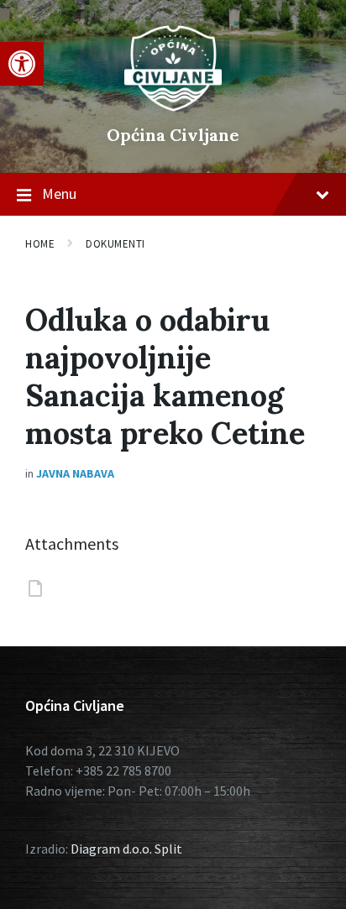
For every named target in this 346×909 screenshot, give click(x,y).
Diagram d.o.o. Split (126, 848)
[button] (22, 64)
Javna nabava (75, 473)
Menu (59, 193)
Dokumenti (115, 244)
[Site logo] (173, 106)
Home (40, 244)
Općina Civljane (173, 134)
